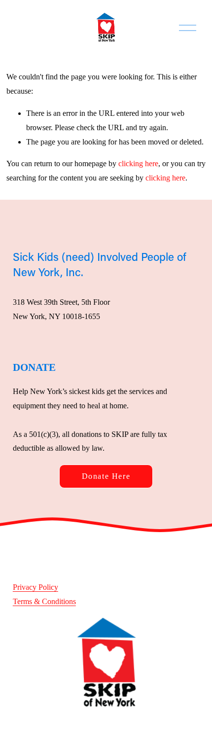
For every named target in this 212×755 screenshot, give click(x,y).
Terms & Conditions (44, 601)
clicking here (138, 163)
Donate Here (106, 476)
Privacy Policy (35, 587)
